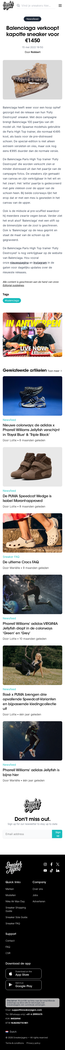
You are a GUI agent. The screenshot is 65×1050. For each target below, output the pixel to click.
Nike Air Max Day (15, 901)
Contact (10, 940)
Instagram (40, 262)
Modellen (11, 895)
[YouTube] (45, 870)
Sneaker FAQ (11, 556)
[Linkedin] (57, 870)
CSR (8, 953)
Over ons (38, 888)
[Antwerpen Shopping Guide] (32, 335)
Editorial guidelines (13, 285)
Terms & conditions (15, 1043)
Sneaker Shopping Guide (16, 909)
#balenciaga (12, 300)
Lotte (13, 440)
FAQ (8, 946)
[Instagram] (45, 864)
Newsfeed (33, 18)
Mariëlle (15, 567)
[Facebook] (51, 864)
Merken (10, 888)
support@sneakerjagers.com (27, 1010)
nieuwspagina (19, 262)
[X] (57, 864)
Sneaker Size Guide (16, 917)
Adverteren (39, 901)
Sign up (57, 834)
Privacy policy (33, 1043)
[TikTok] (51, 870)
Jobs (35, 895)
